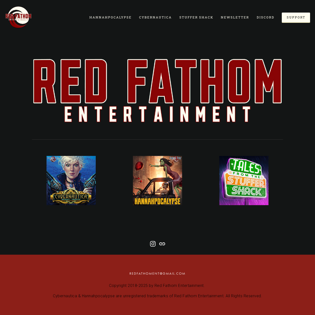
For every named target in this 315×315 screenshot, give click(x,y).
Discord (265, 17)
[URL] (162, 244)
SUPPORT (296, 17)
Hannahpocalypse (110, 17)
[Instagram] (153, 244)
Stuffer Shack (196, 17)
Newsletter (235, 17)
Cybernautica (155, 17)
